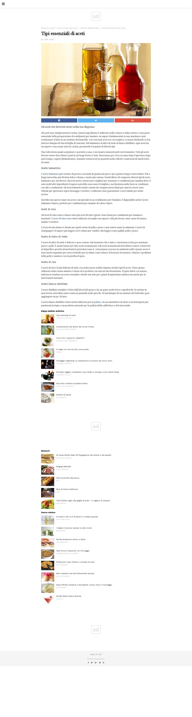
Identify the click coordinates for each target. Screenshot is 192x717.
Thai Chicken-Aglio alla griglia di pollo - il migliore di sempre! (83, 500)
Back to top (96, 654)
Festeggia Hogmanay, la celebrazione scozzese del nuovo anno (84, 361)
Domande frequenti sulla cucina (113, 28)
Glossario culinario (48, 28)
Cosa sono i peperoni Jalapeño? (70, 338)
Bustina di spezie (63, 395)
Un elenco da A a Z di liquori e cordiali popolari (77, 517)
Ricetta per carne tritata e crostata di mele (75, 562)
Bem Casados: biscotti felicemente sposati (75, 573)
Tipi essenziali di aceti (66, 315)
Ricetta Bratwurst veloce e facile (70, 539)
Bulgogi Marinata (63, 466)
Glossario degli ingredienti (89, 28)
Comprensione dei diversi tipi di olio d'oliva (75, 327)
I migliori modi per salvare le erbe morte (74, 528)
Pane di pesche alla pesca (67, 478)
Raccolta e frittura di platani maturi (72, 383)
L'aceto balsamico (50, 174)
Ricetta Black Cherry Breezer (68, 596)
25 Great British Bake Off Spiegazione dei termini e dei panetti (83, 455)
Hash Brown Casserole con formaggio (73, 551)
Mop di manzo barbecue (67, 489)
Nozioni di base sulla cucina (67, 28)
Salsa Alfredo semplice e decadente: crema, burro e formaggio (84, 585)
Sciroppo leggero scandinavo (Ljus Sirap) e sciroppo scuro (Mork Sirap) (87, 372)
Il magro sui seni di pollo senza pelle (72, 349)
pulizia (97, 302)
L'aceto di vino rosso (61, 218)
